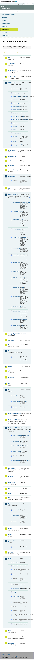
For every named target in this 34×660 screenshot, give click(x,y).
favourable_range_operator (16, 96)
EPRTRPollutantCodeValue (16, 219)
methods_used (16, 109)
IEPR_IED (11, 468)
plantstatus (16, 515)
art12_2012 (12, 64)
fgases (10, 351)
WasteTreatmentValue (16, 325)
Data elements (6, 23)
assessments (16, 88)
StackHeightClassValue (16, 307)
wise (9, 637)
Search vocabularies (10, 53)
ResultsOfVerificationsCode (16, 445)
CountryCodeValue (16, 211)
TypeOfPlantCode (16, 451)
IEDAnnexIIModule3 (13, 420)
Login (21, 3)
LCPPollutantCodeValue (16, 237)
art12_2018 (12, 70)
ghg (9, 371)
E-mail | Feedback (6, 654)
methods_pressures (16, 103)
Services (4, 32)
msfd (10, 528)
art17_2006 (12, 76)
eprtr (9, 188)
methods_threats (16, 106)
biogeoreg (16, 93)
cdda (10, 161)
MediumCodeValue (16, 248)
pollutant (15, 407)
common (11, 165)
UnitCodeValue (16, 311)
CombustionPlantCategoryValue (16, 202)
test (9, 558)
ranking (15, 129)
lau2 (9, 493)
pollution (15, 113)
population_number (16, 116)
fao (9, 344)
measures (15, 99)
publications (12, 541)
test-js (14, 592)
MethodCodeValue (16, 262)
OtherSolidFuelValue (16, 287)
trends (14, 141)
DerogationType (16, 441)
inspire (10, 476)
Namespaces (5, 35)
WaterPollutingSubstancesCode (16, 460)
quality (15, 126)
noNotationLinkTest (16, 588)
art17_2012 (12, 82)
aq (9, 57)
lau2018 (10, 497)
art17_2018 (12, 150)
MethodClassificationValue (16, 255)
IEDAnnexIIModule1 (13, 413)
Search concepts (22, 53)
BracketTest (16, 566)
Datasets (4, 17)
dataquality (12, 176)
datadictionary (13, 170)
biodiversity (12, 156)
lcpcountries (16, 510)
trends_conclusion (16, 145)
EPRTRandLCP (13, 194)
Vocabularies (5, 29)
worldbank (11, 643)
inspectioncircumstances (16, 401)
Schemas (4, 26)
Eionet (9, 11)
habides (11, 377)
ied (9, 389)
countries (15, 357)
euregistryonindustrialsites (13, 334)
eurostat (11, 340)
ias (9, 383)
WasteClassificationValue (16, 319)
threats (15, 136)
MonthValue (16, 271)
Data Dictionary (15, 11)
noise (10, 534)
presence (15, 123)
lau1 (9, 488)
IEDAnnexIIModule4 (13, 428)
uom (9, 630)
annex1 (15, 395)
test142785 (16, 596)
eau (14, 574)
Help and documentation (8, 14)
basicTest (15, 562)
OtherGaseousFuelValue (16, 278)
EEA (9, 1)
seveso (10, 552)
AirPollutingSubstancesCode (16, 435)
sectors (15, 521)
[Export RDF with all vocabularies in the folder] (29, 85)
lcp (9, 504)
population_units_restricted (16, 119)
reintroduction (16, 133)
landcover (11, 482)
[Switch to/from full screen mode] (24, 4)
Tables (4, 20)
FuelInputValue (16, 229)
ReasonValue (16, 296)
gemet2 (10, 366)
